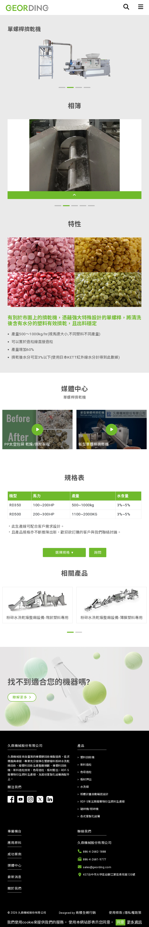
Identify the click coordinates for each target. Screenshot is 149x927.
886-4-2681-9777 (94, 859)
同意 (120, 922)
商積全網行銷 (86, 913)
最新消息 (15, 877)
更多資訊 (134, 922)
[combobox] (64, 552)
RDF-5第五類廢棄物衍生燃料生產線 (102, 801)
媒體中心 (15, 865)
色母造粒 (86, 772)
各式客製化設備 (90, 816)
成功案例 (15, 854)
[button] (62, 87)
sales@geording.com (97, 867)
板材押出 (86, 779)
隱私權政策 (133, 913)
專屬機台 (15, 831)
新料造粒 (86, 764)
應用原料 (15, 843)
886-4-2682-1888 (94, 851)
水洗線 (84, 787)
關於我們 (15, 888)
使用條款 (115, 913)
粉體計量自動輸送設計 (94, 794)
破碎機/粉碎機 (89, 809)
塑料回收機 (87, 757)
